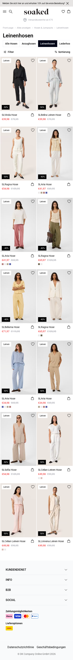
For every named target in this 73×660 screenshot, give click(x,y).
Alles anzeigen (24, 28)
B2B (8, 590)
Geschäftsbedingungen (51, 647)
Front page (8, 28)
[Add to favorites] (33, 60)
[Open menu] (4, 11)
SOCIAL (11, 600)
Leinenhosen (63, 28)
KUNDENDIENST (16, 569)
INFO (9, 579)
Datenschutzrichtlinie (20, 647)
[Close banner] (67, 3)
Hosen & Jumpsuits (43, 28)
